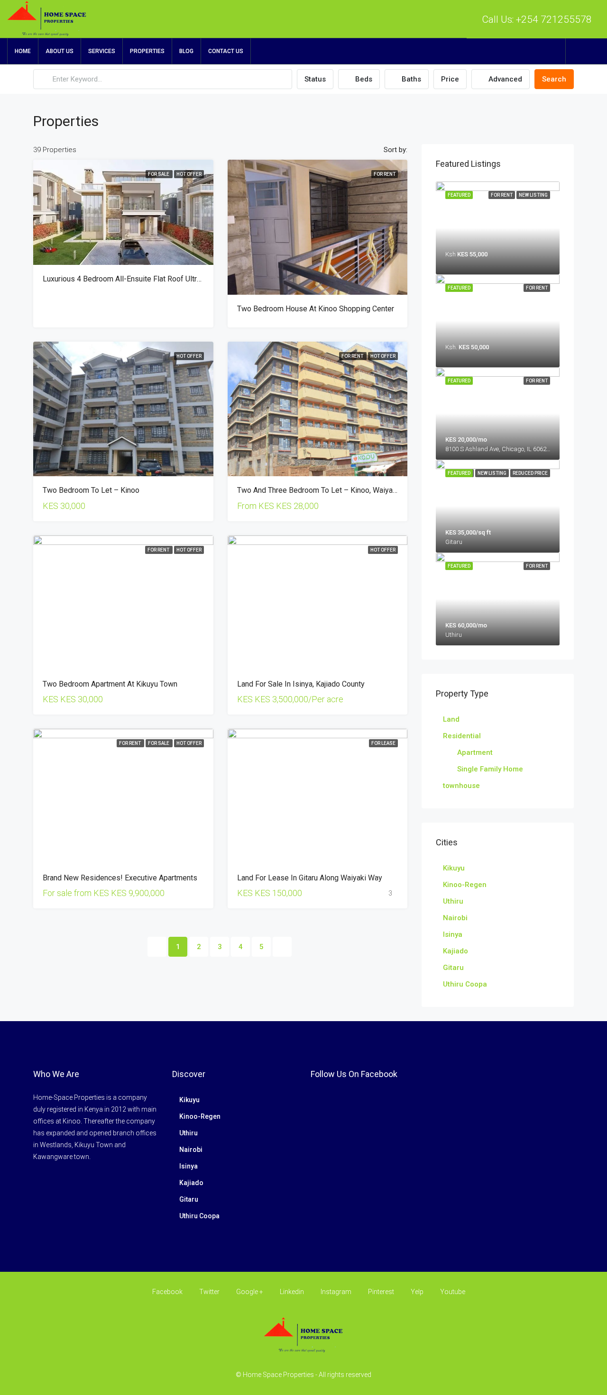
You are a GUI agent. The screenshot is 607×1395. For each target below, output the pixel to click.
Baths (410, 79)
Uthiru (453, 901)
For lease (383, 743)
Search (554, 79)
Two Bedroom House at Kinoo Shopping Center (315, 308)
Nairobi (455, 918)
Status (315, 79)
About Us (60, 51)
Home (23, 51)
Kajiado (455, 951)
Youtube (452, 1291)
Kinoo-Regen (465, 884)
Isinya (452, 934)
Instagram (336, 1291)
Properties (147, 51)
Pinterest (381, 1291)
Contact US (225, 51)
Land (451, 719)
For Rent (384, 174)
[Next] (282, 947)
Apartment (475, 752)
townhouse (461, 785)
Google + (250, 1291)
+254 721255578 (554, 19)
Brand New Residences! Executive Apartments (120, 877)
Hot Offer (189, 174)
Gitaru (453, 967)
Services (101, 51)
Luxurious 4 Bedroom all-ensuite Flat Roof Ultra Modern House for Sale (162, 278)
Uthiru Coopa (465, 984)
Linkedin (291, 1291)
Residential (462, 736)
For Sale (159, 174)
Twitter (209, 1291)
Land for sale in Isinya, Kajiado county (301, 683)
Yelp (417, 1291)
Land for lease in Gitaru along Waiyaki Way (309, 877)
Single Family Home (490, 769)
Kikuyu (454, 868)
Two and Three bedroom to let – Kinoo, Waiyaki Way (325, 490)
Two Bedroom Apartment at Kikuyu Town (110, 683)
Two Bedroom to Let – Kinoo (91, 490)
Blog (186, 51)
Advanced (504, 79)
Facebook (167, 1291)
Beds (362, 79)
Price (450, 79)
